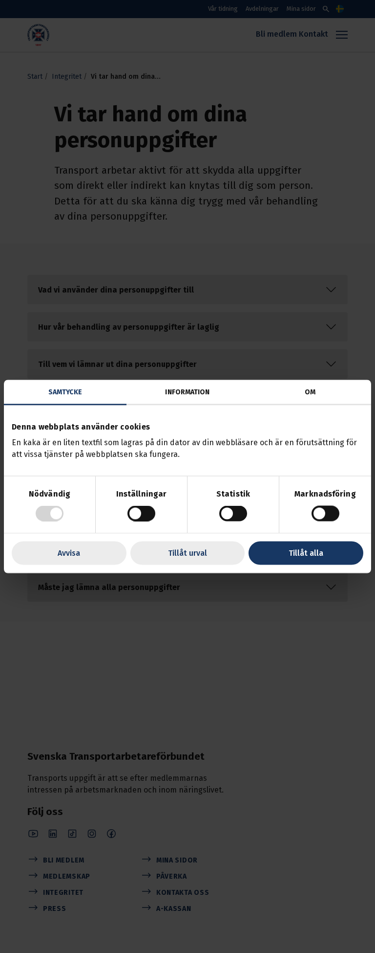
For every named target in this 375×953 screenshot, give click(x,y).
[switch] (141, 514)
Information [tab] (187, 392)
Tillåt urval (187, 553)
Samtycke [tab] (65, 392)
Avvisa (69, 553)
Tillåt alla (306, 553)
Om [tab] (310, 392)
